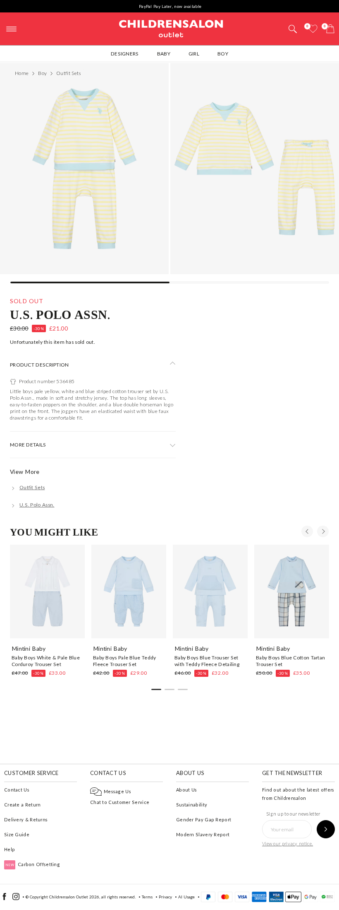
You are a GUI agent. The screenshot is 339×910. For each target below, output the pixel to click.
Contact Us (16, 789)
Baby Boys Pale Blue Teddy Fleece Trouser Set (124, 660)
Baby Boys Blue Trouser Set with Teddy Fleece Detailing (206, 660)
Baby (163, 54)
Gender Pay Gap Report (203, 819)
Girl (194, 54)
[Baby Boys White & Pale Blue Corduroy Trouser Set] (47, 591)
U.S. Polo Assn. (60, 314)
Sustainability (191, 804)
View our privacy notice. (287, 843)
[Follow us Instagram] (15, 898)
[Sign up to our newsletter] (326, 829)
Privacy (165, 896)
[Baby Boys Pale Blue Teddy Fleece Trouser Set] (128, 591)
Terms (147, 896)
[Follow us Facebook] (4, 898)
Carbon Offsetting (32, 864)
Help (9, 849)
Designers (125, 54)
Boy (222, 54)
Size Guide (16, 834)
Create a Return (22, 804)
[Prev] (307, 531)
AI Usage (186, 896)
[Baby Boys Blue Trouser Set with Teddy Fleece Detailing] (210, 591)
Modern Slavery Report (202, 834)
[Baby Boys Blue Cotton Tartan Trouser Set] (291, 591)
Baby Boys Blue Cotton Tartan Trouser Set (290, 660)
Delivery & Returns (26, 819)
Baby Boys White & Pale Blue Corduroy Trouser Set (46, 660)
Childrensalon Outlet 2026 (74, 896)
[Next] (323, 531)
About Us (186, 789)
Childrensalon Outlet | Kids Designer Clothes (171, 27)
